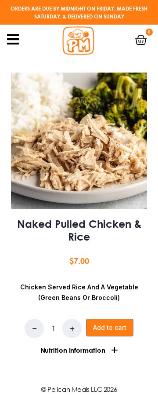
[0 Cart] (141, 40)
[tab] (79, 350)
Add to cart (109, 327)
